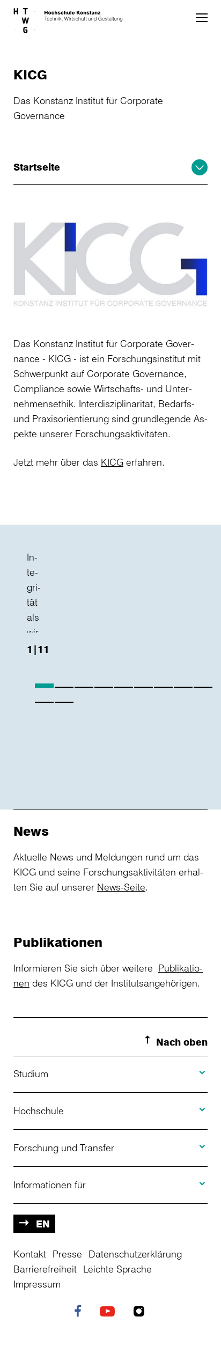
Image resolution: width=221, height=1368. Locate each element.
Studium (30, 1073)
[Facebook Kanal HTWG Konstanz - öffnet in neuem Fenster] (80, 1312)
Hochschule (38, 1110)
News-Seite (121, 887)
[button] (202, 17)
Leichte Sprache (117, 1269)
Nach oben (182, 1042)
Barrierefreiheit (45, 1269)
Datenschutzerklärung (135, 1254)
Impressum (37, 1284)
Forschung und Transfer (63, 1147)
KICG (112, 462)
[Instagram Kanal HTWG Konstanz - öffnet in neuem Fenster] (141, 1312)
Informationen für (49, 1184)
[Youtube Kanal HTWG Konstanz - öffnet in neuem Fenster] (110, 1312)
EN (43, 1224)
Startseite (36, 167)
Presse (67, 1254)
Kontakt (29, 1254)
